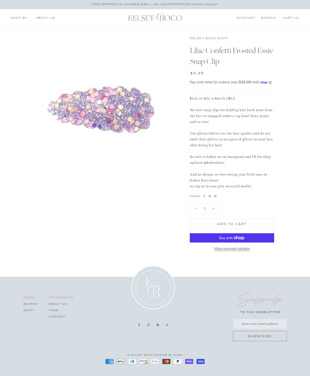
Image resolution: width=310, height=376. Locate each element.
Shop (28, 310)
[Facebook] (204, 196)
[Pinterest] (215, 196)
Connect (57, 317)
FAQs (53, 310)
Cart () (291, 18)
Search (268, 18)
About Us (45, 18)
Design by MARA (169, 354)
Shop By (19, 18)
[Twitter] (210, 196)
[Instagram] (148, 325)
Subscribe (260, 336)
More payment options (232, 248)
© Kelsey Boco (140, 354)
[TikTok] (167, 325)
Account (246, 18)
